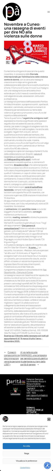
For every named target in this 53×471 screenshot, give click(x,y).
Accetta (26, 446)
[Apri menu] (48, 11)
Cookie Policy (25, 467)
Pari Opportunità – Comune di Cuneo (25, 271)
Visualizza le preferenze (26, 461)
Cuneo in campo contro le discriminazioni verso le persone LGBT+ (12, 358)
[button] (49, 419)
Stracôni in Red (21, 164)
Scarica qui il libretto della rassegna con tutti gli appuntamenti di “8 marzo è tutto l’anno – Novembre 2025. (26, 338)
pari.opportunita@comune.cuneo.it (37, 397)
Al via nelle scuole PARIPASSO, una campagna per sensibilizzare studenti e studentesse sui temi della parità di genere (34, 358)
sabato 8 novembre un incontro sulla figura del (23, 157)
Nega (26, 453)
